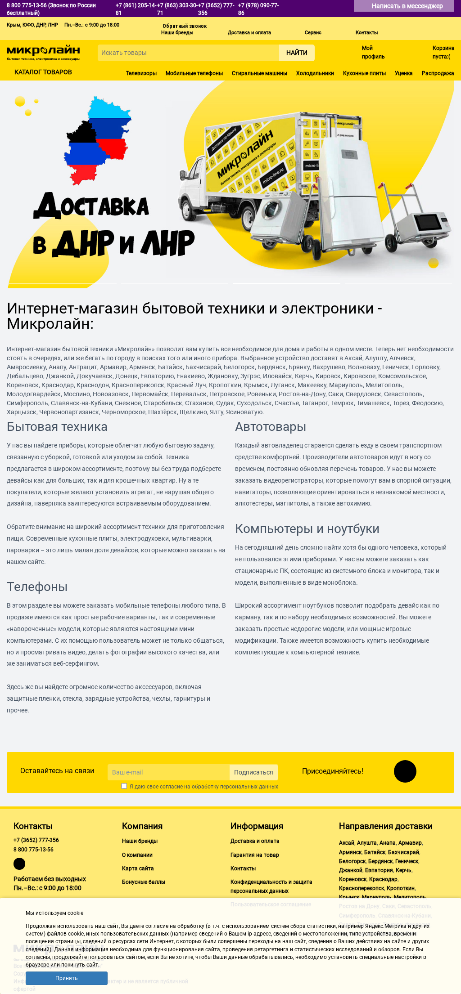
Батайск (374, 852)
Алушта (367, 843)
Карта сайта (138, 868)
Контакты (367, 33)
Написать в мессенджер (408, 5)
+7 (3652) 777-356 (36, 840)
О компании (137, 855)
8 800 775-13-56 (34, 849)
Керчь (403, 870)
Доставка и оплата (249, 33)
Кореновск (352, 879)
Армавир (410, 843)
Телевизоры (141, 73)
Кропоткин (401, 888)
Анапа (388, 843)
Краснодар (383, 879)
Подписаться (253, 772)
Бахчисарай (403, 852)
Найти (296, 52)
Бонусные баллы (143, 882)
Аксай (346, 843)
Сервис (313, 33)
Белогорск (352, 861)
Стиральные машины (259, 73)
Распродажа (438, 73)
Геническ (406, 861)
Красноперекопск (361, 888)
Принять (66, 978)
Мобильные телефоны (194, 73)
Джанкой (350, 870)
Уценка (404, 73)
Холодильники (315, 73)
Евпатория (379, 870)
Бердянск (380, 861)
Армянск (350, 852)
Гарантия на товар (254, 855)
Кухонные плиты (364, 73)
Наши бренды (177, 33)
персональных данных (249, 787)
